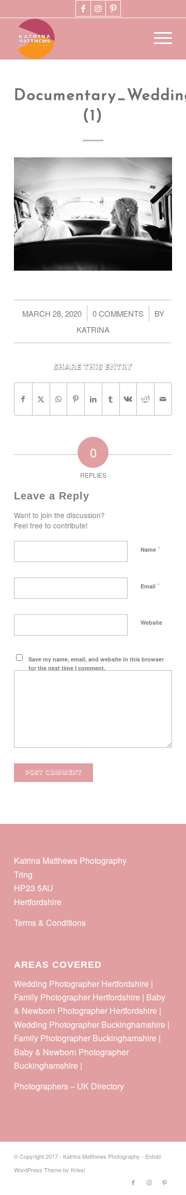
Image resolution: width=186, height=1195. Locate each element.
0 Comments (118, 313)
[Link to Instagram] (98, 8)
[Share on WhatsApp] (58, 399)
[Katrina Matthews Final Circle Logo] (77, 39)
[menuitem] (158, 39)
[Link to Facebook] (83, 8)
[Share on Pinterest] (75, 399)
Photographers (41, 1086)
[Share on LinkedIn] (93, 399)
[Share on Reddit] (145, 399)
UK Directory (100, 1086)
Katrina (93, 329)
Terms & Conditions (50, 922)
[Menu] (158, 39)
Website (151, 622)
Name (150, 549)
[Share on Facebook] (23, 399)
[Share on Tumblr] (110, 399)
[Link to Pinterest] (113, 8)
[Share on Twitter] (41, 399)
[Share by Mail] (163, 399)
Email (150, 586)
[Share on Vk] (128, 399)
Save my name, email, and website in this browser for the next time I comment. (96, 663)
